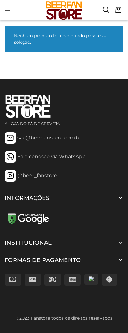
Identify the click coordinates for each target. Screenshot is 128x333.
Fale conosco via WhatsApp (51, 157)
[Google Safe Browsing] (28, 224)
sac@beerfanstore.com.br (49, 138)
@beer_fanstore (37, 175)
